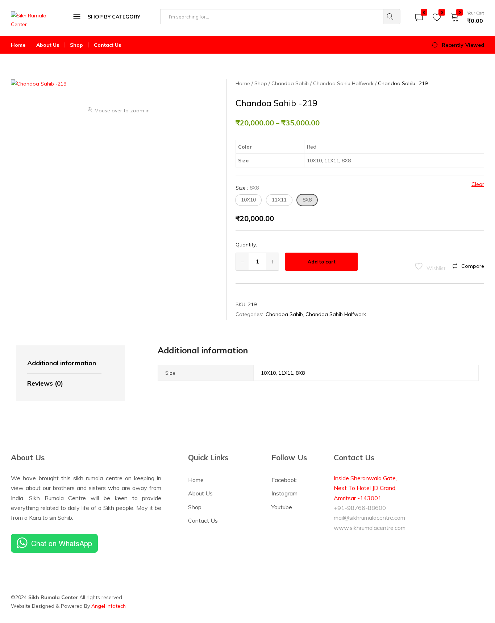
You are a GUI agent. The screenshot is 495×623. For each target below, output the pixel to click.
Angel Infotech (108, 606)
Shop (76, 45)
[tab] (64, 363)
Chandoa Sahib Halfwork (335, 314)
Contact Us (107, 45)
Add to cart (322, 262)
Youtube (281, 507)
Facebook (284, 479)
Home (18, 45)
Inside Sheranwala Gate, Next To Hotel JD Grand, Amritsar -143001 (365, 488)
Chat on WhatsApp (61, 543)
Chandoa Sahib (284, 314)
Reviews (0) (45, 383)
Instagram (284, 493)
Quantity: (246, 244)
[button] (248, 200)
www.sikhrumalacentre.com (369, 527)
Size (247, 187)
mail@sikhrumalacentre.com (369, 517)
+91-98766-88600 (360, 507)
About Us (47, 45)
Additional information (61, 363)
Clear (477, 184)
